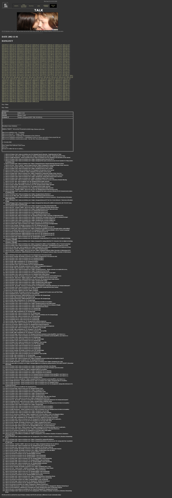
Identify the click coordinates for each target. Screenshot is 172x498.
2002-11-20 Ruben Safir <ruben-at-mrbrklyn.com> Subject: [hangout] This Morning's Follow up (29, 447)
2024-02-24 (28, 49)
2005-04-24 (28, 90)
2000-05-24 (66, 100)
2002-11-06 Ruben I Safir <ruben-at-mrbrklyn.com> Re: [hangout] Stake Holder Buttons (27, 274)
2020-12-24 (43, 56)
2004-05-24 (43, 91)
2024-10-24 (35, 48)
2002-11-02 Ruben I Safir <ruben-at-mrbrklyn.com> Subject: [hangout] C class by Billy (27, 411)
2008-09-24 (58, 82)
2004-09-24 (12, 91)
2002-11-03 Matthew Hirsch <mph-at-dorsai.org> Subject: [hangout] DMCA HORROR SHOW (28, 401)
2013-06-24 (43, 72)
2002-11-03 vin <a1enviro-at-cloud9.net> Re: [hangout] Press (20, 386)
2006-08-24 (43, 87)
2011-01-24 (54, 77)
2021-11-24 (28, 54)
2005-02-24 (43, 90)
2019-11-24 (5, 59)
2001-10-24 (5, 98)
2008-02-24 (43, 83)
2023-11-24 (50, 49)
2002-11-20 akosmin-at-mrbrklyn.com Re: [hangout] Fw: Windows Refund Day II (25, 482)
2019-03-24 (66, 59)
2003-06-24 (58, 93)
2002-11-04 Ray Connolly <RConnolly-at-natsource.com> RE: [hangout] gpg (24, 339)
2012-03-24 (20, 75)
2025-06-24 (43, 46)
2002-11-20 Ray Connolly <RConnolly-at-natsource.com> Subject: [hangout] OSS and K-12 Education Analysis (33, 448)
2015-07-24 (58, 67)
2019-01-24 (12, 61)
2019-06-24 (43, 59)
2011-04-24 (32, 77)
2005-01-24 (50, 90)
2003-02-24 (20, 95)
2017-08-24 (5, 64)
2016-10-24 (12, 66)
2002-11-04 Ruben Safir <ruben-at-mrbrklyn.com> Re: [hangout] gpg (22, 313)
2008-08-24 (66, 82)
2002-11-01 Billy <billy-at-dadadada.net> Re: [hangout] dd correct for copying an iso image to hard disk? (31, 417)
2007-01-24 (5, 87)
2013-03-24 (66, 72)
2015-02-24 (28, 69)
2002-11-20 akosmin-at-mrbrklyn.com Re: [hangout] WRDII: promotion (23, 453)
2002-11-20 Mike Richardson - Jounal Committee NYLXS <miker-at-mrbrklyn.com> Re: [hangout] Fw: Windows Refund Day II (36, 486)
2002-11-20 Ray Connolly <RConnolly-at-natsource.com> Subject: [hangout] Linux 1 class (28, 466)
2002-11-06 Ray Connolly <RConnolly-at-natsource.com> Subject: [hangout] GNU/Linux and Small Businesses (33, 276)
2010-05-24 (43, 78)
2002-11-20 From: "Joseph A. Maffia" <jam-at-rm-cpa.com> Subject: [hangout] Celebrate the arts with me (32, 444)
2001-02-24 (66, 98)
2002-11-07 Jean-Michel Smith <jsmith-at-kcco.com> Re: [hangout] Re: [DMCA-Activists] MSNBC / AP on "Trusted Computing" (37, 230)
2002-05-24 (20, 96)
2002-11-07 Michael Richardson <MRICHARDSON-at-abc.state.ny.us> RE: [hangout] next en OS (29, 222)
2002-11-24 (43, 95)
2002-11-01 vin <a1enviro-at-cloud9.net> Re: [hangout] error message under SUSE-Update (28, 430)
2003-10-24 (28, 93)
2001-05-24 (43, 98)
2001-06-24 (35, 98)
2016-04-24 (58, 66)
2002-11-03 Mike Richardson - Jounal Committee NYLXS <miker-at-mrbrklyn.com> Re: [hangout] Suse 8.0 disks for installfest (37, 403)
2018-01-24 (35, 62)
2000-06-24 (58, 100)
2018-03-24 (20, 62)
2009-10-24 (28, 80)
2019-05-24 (50, 59)
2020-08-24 (5, 57)
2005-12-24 (35, 88)
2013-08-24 (28, 72)
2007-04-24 (50, 85)
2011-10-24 (58, 75)
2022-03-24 (66, 53)
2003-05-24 (66, 93)
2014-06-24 (20, 70)
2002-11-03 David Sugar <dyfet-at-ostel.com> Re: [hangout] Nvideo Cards (24, 388)
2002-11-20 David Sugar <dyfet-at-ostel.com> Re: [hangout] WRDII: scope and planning (27, 460)
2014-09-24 (66, 69)
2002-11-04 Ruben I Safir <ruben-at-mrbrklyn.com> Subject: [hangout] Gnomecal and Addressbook (30, 303)
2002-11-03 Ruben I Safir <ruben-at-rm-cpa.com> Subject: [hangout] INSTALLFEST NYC (27, 398)
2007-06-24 (35, 85)
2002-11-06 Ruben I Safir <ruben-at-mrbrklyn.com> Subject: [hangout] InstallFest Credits (27, 284)
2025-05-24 (50, 46)
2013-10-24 (12, 72)
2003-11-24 (20, 93)
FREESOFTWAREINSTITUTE (24, 6)
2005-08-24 (66, 88)
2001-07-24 (28, 98)
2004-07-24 (28, 91)
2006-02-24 (20, 88)
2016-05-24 (50, 66)
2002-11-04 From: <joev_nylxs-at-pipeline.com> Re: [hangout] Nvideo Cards (24, 360)
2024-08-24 (50, 48)
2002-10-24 (50, 95)
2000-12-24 (12, 100)
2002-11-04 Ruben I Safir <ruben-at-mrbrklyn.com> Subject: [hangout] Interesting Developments (29, 326)
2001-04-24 (50, 98)
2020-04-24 (35, 57)
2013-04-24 (58, 72)
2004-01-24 (5, 93)
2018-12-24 (20, 61)
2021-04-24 (12, 56)
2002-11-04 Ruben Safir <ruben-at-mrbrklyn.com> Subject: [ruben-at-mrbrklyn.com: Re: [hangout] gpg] (31, 314)
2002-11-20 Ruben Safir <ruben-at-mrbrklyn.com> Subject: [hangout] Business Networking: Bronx (30, 476)
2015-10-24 (35, 67)
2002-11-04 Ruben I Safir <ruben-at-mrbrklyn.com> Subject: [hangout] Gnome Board (26, 306)
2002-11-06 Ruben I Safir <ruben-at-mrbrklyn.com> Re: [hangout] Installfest (24, 258)
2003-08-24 (43, 93)
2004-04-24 (50, 91)
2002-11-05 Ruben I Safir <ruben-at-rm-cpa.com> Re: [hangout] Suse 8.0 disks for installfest (28, 301)
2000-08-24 (43, 100)
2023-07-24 (12, 51)
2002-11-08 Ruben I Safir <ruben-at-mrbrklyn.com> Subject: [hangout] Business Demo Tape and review (31, 209)
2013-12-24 (66, 70)
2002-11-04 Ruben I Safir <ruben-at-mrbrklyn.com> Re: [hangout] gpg (22, 308)
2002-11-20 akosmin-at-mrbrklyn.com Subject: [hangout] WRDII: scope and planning (26, 479)
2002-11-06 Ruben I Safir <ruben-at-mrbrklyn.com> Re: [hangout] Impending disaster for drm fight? (30, 272)
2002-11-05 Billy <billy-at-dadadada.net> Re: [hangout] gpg (20, 297)
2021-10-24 (35, 54)
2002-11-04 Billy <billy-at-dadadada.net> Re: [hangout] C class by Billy (23, 329)
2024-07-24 (58, 48)
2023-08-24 (5, 51)
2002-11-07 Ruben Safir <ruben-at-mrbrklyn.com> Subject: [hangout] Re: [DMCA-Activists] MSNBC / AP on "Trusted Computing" (38, 244)
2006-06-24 (58, 87)
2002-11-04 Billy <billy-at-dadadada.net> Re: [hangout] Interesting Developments (25, 321)
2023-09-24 (66, 49)
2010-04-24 (51, 78)
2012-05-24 (5, 75)
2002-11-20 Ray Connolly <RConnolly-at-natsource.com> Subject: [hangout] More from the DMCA (30, 450)
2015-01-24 (35, 69)
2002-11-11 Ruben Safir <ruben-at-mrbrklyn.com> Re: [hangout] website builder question (27, 186)
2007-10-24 (5, 85)
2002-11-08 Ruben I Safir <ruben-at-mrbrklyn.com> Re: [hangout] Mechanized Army (26, 210)
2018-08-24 (50, 61)
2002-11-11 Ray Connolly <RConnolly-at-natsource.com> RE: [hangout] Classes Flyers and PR (29, 167)
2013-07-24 (35, 72)
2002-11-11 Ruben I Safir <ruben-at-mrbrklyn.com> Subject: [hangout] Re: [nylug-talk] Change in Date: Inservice (33, 176)
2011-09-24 (65, 75)
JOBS (38, 5)
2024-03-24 (20, 49)
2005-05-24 (20, 90)
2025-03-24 (66, 46)
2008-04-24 (28, 83)
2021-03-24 (20, 56)
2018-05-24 (5, 62)
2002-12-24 (35, 95)
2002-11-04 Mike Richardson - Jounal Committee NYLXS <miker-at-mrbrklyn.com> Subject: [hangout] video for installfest (36, 380)
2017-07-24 (12, 64)
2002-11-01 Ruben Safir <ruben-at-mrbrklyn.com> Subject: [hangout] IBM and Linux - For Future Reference (32, 428)
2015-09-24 (43, 67)
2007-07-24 (28, 85)
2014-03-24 (43, 70)
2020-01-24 (58, 57)
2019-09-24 (20, 59)
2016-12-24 (66, 64)
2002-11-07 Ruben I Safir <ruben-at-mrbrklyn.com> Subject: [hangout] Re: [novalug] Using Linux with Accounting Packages (36, 217)
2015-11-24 (28, 67)
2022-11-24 (5, 53)
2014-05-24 (28, 70)
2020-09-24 (66, 56)
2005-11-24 (43, 88)
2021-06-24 (66, 54)
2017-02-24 (50, 64)
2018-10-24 (35, 61)
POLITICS (31, 5)
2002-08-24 (66, 95)
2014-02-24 (50, 70)
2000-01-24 (28, 101)
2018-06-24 (66, 61)
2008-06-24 (12, 83)
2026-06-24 (20, 45)
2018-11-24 (28, 61)
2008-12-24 (35, 82)
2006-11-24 (20, 87)
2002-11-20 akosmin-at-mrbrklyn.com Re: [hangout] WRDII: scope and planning (25, 455)
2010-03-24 (59, 78)
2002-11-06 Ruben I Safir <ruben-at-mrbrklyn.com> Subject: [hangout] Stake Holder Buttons (28, 282)
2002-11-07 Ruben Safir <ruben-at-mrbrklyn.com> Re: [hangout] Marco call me (25, 236)
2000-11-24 (20, 100)
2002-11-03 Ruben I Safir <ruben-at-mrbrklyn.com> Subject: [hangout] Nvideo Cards (26, 393)
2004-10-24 (5, 91)
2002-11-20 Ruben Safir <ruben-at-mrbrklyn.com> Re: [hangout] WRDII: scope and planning (28, 458)
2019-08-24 (28, 59)
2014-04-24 (35, 70)
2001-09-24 (12, 98)
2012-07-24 (58, 74)
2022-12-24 (66, 51)
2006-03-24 (12, 88)
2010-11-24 (69, 77)
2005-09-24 (58, 88)
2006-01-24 (28, 88)
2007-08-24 (20, 85)
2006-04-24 (5, 88)
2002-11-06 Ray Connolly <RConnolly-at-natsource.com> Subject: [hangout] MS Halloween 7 (28, 266)
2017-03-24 (43, 64)
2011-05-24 (24, 77)
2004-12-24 (58, 90)
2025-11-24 (5, 46)
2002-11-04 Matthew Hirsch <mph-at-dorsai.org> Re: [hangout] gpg (22, 318)
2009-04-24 (5, 82)
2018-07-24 (58, 61)
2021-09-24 (43, 54)
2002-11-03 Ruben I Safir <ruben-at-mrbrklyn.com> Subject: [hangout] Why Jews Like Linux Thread (30, 396)
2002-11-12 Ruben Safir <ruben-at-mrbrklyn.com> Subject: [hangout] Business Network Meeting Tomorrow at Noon (34, 163)
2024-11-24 (28, 48)
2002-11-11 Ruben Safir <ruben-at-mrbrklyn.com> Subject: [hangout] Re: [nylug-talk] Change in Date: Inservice (33, 173)
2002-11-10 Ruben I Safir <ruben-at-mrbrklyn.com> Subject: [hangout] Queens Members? (28, 194)
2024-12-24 (20, 48)
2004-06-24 (35, 91)
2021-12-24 (20, 54)
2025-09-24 (20, 46)
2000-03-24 (12, 101)
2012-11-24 (28, 74)
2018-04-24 (12, 62)
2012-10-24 (35, 74)
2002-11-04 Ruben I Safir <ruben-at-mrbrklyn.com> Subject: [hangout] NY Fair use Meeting (28, 371)
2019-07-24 (35, 59)
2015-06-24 (66, 67)
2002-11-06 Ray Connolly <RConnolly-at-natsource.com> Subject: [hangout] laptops (26, 248)
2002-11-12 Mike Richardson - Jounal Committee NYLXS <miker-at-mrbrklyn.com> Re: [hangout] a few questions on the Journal (37, 157)
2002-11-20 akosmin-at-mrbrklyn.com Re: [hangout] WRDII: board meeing (24, 474)
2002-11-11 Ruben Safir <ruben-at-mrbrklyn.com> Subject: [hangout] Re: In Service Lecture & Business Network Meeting (36, 179)
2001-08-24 (20, 98)
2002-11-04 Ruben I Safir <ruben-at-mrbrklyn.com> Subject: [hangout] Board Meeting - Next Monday (30, 366)
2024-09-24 (43, 48)
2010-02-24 (66, 78)
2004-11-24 (66, 90)
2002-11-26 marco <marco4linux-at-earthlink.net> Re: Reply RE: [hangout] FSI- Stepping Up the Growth (31, 489)
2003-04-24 (5, 95)
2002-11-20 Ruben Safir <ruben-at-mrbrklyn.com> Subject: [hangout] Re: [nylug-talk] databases (29, 439)
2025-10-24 (12, 46)
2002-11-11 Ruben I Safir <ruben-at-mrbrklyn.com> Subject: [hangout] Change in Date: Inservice (29, 178)
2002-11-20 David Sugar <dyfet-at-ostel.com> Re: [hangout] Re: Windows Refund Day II (27, 481)
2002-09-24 (58, 95)
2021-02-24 (28, 56)
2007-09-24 (12, 85)
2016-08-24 (28, 66)
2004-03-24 (58, 91)
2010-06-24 (36, 78)
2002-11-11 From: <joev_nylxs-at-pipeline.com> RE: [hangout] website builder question (27, 181)
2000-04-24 (5, 101)
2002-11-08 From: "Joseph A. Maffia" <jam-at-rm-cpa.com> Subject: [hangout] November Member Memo (32, 207)
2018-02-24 (28, 62)
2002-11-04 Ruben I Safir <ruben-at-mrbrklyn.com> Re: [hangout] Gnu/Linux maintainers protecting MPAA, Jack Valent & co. (36, 374)
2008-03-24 (35, 83)
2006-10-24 (28, 87)
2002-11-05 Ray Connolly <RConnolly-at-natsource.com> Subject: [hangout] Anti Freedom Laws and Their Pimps (34, 292)
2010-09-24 (13, 78)
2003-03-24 (12, 95)
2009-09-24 (35, 80)
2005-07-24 (5, 90)
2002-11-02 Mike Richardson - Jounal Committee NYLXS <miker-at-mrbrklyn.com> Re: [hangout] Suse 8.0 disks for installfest (37, 409)
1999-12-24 (35, 101)
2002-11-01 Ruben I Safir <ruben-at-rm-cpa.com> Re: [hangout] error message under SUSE (28, 420)
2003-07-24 (50, 93)
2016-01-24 (12, 67)
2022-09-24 (20, 53)
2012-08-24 (50, 74)
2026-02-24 (50, 45)
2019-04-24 (58, 59)
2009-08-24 (43, 80)
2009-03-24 (12, 82)
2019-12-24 (66, 57)
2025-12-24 (66, 45)
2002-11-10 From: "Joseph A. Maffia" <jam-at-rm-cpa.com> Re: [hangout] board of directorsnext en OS (31, 189)
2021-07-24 (58, 54)
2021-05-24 (5, 56)
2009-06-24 (58, 80)
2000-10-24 (28, 100)
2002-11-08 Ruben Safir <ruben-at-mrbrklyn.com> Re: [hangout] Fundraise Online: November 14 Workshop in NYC (34, 215)
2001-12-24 (58, 96)
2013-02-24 (5, 74)
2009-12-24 (12, 80)
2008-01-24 (50, 83)
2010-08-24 (21, 78)
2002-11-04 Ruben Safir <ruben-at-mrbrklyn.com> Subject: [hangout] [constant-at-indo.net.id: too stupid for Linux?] (34, 358)
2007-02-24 (66, 85)
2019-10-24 (12, 59)
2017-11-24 (50, 62)
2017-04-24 (35, 64)
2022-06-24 (43, 53)
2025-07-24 (35, 46)
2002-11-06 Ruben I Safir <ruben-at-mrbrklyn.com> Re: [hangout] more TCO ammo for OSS (28, 255)
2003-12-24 (12, 93)
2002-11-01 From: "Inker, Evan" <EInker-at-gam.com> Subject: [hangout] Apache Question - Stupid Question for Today (35, 156)
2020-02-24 (50, 57)
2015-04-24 (12, 69)
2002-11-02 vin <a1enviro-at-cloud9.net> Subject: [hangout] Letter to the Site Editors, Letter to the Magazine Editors (34, 414)
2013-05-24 (50, 72)
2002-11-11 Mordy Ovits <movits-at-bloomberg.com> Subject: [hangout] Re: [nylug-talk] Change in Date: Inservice (34, 175)
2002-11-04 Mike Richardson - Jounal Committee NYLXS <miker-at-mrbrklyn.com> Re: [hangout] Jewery (31, 382)
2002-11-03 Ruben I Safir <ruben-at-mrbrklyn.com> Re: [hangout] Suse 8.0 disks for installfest (29, 406)
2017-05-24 (28, 64)
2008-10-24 (50, 82)
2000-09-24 (35, 100)
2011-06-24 (17, 77)
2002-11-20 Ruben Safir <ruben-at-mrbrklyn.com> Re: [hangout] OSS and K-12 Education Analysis (30, 445)
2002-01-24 (50, 96)
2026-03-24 (43, 45)
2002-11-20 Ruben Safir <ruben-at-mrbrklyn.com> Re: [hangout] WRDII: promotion (26, 463)
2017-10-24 (58, 62)
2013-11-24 (5, 72)
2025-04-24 (58, 46)
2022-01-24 (12, 54)
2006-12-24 (12, 87)
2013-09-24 (20, 72)
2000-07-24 (50, 100)
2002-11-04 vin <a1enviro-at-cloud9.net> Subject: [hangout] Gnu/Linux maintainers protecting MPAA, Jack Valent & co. (35, 379)
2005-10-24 (50, 88)
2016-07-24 (35, 66)
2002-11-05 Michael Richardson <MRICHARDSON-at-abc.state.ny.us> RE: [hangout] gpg (27, 295)
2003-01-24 (28, 95)
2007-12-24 (58, 83)
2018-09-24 (43, 61)
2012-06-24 (66, 74)
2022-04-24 (58, 53)
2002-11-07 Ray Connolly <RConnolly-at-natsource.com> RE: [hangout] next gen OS (26, 225)
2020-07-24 (12, 57)
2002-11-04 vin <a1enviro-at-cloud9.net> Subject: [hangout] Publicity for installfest (26, 369)
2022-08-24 (28, 53)
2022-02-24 (5, 54)
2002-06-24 (12, 96)
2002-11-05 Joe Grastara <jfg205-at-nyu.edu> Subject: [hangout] (21, 290)
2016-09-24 (20, 66)
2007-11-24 (66, 83)
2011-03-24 (39, 77)
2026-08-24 (5, 45)
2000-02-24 (20, 101)
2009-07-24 (50, 80)
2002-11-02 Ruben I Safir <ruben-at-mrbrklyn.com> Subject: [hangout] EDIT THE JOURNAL (28, 412)
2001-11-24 (66, 96)
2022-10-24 (12, 53)
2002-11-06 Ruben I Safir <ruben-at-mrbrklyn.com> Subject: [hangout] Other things (26, 280)
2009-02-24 (20, 82)
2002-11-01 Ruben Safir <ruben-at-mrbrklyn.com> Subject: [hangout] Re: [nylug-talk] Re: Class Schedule (32, 416)
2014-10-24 (58, 69)
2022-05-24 (50, 53)
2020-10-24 (58, 56)
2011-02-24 (47, 77)
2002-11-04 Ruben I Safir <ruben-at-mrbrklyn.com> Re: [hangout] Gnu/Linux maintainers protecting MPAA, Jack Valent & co (36, 335)
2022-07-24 (35, 53)
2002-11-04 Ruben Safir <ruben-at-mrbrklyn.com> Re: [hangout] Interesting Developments (28, 322)
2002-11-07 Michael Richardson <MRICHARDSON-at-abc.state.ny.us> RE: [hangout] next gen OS (29, 227)
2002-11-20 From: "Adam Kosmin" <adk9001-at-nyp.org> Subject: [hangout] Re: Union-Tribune (29, 468)
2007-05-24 (43, 85)
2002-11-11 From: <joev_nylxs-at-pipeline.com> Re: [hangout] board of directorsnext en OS (28, 183)
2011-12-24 (43, 75)
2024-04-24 (12, 49)
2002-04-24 (28, 96)
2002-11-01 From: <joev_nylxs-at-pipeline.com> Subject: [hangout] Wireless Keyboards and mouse (30, 424)
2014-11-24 (50, 69)
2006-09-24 (35, 87)
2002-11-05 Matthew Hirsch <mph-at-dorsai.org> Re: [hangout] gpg (22, 293)
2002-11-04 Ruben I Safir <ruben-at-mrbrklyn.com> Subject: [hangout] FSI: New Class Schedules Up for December (34, 367)
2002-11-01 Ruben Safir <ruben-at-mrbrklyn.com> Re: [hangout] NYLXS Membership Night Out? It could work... (33, 419)
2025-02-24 (5, 48)
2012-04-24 (12, 75)
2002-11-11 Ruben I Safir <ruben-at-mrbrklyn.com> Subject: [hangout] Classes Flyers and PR (29, 168)
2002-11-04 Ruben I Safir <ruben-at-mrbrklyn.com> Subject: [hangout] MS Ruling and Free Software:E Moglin (32, 305)
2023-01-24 (58, 51)
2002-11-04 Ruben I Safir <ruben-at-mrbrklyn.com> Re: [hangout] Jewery (23, 377)
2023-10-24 (58, 49)
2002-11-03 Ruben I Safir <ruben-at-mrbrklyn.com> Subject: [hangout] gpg (24, 404)
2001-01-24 (5, 100)
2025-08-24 (28, 46)
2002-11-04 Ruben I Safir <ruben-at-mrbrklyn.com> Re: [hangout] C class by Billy (25, 331)
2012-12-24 (20, 74)
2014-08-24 (5, 70)
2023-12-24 (43, 49)
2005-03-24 (35, 90)
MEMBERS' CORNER (46, 6)
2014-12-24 (43, 69)
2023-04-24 (35, 51)
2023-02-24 (50, 51)
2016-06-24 (43, 66)
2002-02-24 (43, 96)
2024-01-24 (35, 49)
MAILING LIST (53, 6)
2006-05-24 (66, 87)
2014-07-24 (12, 70)
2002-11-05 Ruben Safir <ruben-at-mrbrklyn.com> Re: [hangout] (21, 289)
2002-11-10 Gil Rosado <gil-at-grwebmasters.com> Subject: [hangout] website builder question (29, 188)
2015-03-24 (20, 69)
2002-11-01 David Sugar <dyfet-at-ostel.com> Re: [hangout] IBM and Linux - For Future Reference (30, 425)
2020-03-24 (43, 57)
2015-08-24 (50, 67)
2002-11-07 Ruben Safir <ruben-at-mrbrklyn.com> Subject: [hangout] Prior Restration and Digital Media (31, 223)
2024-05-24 (5, 49)
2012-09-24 (43, 74)
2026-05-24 (28, 45)
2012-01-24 (35, 75)
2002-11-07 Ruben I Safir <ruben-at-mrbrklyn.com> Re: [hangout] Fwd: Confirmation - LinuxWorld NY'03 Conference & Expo (36, 245)
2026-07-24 (12, 45)
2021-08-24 (50, 54)
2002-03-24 (35, 96)
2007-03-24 (58, 85)
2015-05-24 (5, 69)
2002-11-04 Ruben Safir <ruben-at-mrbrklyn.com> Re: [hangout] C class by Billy (25, 327)
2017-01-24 (58, 64)
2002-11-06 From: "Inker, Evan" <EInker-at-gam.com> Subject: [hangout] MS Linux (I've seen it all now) (31, 277)
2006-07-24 (50, 87)
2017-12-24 (43, 62)
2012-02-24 (28, 75)
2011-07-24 (9, 77)
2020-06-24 (20, 57)
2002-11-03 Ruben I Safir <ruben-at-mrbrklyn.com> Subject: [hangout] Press (24, 390)
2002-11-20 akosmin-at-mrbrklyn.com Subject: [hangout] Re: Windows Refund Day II (26, 484)
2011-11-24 (50, 75)
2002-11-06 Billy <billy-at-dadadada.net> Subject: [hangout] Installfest (23, 267)
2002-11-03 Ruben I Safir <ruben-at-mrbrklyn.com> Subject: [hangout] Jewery (25, 395)
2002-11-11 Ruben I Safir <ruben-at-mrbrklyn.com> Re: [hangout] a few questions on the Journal (29, 170)
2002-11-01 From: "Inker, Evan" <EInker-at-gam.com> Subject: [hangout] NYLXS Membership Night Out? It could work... (35, 427)
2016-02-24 (5, 67)
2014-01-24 (58, 70)
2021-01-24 (35, 56)
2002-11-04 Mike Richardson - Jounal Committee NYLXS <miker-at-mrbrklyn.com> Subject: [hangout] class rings (34, 361)
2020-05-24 (28, 57)
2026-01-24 (58, 45)
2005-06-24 (12, 90)
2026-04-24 (35, 45)
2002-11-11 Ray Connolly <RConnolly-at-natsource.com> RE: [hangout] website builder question (29, 184)
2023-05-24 (28, 51)
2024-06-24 (66, 48)
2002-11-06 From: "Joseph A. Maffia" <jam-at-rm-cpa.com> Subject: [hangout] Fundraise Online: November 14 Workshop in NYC (38, 250)
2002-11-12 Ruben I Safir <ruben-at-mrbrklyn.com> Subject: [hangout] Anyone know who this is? (29, 159)
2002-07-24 (5, 96)
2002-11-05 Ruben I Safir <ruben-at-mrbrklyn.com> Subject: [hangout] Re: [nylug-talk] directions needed (31, 287)
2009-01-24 (28, 82)
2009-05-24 (66, 80)
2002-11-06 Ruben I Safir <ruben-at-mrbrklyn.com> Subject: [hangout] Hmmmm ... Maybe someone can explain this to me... (36, 269)
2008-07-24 (5, 83)
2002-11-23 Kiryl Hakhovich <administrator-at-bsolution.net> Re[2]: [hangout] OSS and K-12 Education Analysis (33, 487)
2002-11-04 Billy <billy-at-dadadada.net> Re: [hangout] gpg (20, 311)
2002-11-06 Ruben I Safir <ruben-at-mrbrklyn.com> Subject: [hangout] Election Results (27, 271)
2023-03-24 (43, 51)
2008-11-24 (43, 82)
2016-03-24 (66, 66)
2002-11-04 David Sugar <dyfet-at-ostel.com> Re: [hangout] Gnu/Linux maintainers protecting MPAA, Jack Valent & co (35, 334)
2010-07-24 (28, 78)
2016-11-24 (5, 66)
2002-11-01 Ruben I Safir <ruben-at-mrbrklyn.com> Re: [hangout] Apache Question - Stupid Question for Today (33, 154)
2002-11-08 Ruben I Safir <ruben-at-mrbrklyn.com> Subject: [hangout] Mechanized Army (27, 214)
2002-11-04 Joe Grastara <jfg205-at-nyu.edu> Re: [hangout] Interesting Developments (27, 324)
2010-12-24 (62, 77)
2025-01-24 (12, 48)
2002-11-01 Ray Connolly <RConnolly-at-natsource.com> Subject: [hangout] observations (28, 422)
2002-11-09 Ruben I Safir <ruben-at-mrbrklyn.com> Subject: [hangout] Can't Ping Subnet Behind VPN (30, 206)
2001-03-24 (58, 98)
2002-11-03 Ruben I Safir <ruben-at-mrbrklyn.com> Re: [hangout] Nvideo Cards (25, 391)
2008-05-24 (20, 83)
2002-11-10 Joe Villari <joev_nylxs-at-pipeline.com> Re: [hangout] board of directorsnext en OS (29, 195)
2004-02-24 (66, 91)
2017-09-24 (66, 62)
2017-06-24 (20, 64)
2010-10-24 (5, 78)
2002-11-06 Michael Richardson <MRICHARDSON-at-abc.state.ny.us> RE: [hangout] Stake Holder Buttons (32, 279)
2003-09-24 (35, 93)
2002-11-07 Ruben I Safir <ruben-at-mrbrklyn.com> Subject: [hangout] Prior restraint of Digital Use (30, 218)
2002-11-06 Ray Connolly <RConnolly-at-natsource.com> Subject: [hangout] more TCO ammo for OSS (31, 256)
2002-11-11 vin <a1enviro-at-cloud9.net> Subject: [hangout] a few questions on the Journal (28, 171)
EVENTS (16, 5)
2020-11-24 (50, 56)
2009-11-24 (20, 80)
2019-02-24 (5, 61)
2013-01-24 (12, 74)
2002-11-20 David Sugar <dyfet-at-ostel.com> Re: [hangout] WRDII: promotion (25, 432)
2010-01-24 (5, 80)
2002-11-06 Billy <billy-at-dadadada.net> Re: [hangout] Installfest (21, 261)
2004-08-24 (20, 91)
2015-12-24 (20, 67)
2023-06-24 (20, 51)
